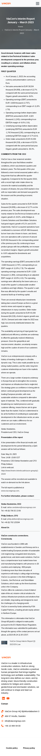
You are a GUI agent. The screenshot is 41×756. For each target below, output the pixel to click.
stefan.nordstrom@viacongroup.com (21, 507)
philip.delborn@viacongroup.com (20, 519)
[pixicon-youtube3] (8, 698)
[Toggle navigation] (37, 3)
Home (20, 27)
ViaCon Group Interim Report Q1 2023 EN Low (22, 642)
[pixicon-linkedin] (3, 698)
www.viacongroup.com (10, 491)
